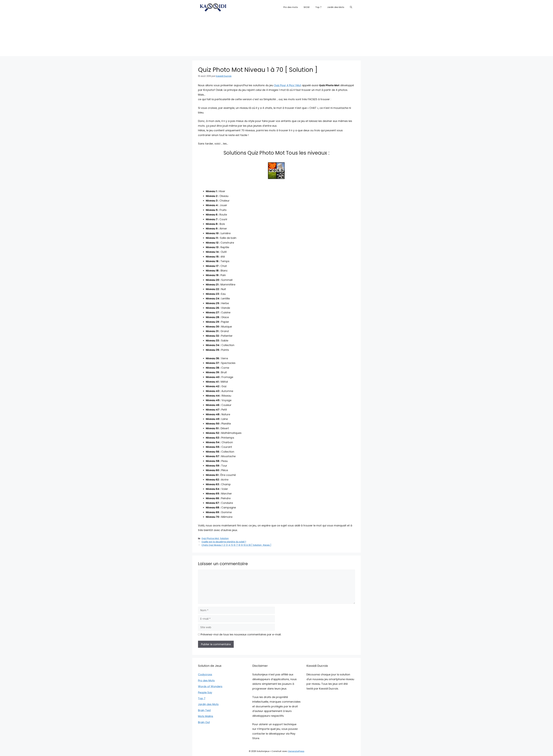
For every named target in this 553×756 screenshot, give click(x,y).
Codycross (205, 674)
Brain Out (204, 722)
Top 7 (318, 7)
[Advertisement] (276, 36)
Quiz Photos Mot (210, 538)
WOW (307, 7)
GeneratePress (296, 751)
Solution (224, 538)
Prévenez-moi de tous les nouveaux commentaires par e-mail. (241, 634)
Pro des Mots (206, 680)
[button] (351, 7)
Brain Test (204, 710)
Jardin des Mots (335, 7)
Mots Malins (205, 716)
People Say (205, 692)
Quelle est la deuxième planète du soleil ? (223, 541)
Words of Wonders (210, 686)
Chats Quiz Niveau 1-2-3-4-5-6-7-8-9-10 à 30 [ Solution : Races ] (236, 545)
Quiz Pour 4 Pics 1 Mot (287, 85)
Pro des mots (290, 7)
